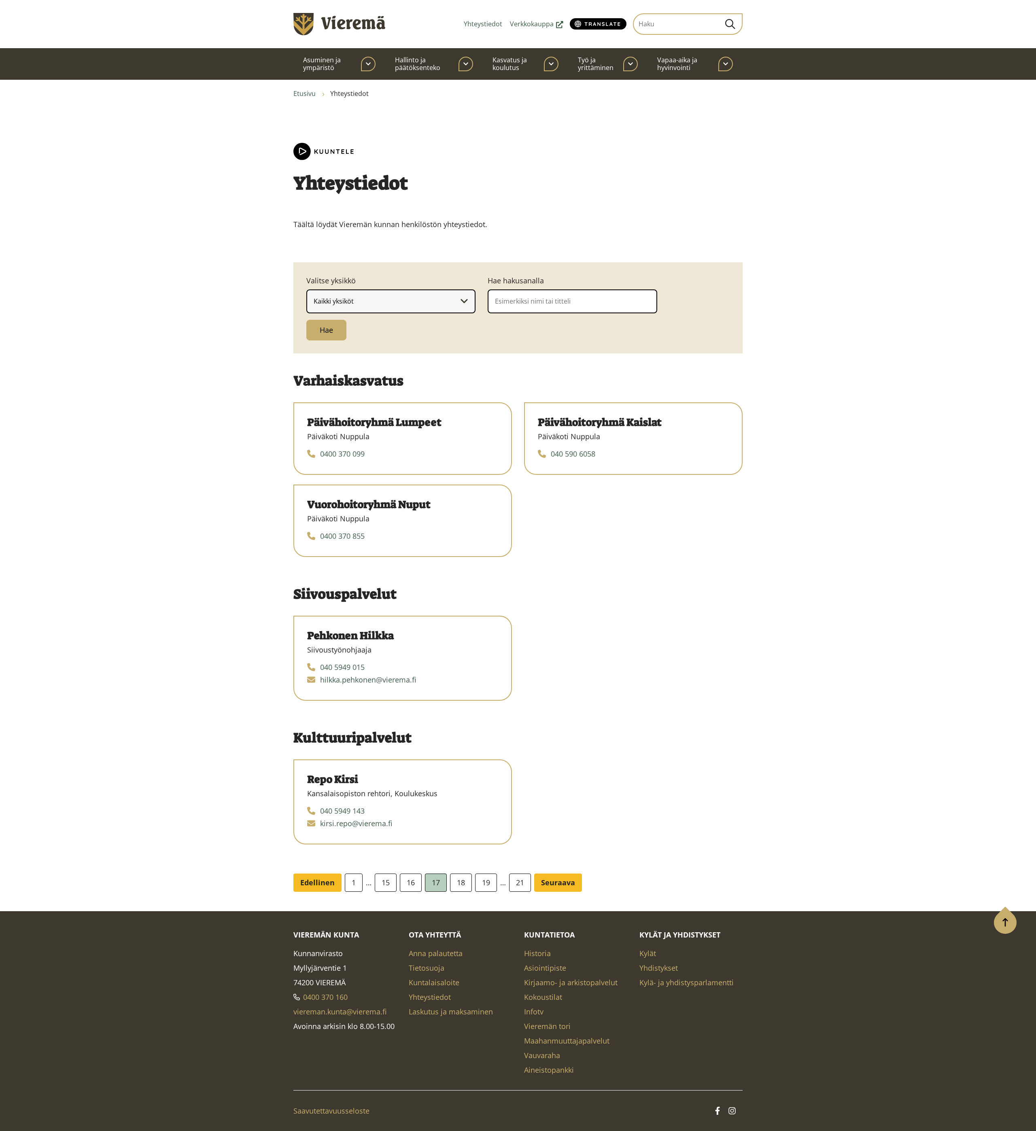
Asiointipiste (545, 968)
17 (436, 882)
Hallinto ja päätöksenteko (417, 63)
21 (520, 882)
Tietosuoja (426, 968)
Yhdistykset (658, 968)
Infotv (533, 1011)
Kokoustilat (543, 997)
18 (461, 882)
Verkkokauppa (536, 24)
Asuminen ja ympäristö (322, 63)
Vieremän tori (547, 1026)
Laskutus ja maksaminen (451, 1011)
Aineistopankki (549, 1070)
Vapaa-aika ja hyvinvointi (677, 63)
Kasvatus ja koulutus (510, 63)
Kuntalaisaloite (434, 982)
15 (386, 882)
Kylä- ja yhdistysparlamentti (686, 982)
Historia (537, 953)
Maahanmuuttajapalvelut (566, 1041)
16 (411, 882)
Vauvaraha (542, 1055)
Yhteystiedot (483, 23)
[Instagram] (732, 1111)
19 (486, 882)
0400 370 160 (325, 997)
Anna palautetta (436, 953)
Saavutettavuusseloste (331, 1111)
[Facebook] (717, 1111)
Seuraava (558, 882)
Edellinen (317, 882)
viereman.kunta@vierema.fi (340, 1011)
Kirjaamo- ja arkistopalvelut (571, 982)
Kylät (647, 953)
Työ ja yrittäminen (596, 63)
